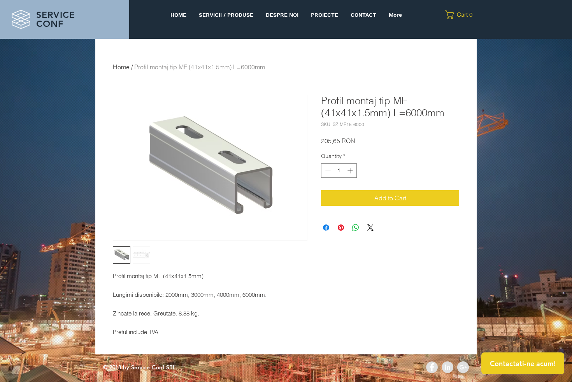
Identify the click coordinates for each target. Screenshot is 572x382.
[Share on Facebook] (326, 227)
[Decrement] (327, 170)
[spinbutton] (339, 170)
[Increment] (351, 170)
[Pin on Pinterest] (341, 227)
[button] (461, 15)
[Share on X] (370, 227)
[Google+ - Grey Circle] (463, 367)
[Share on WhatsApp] (355, 227)
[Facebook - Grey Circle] (432, 367)
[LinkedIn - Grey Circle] (447, 367)
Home (121, 67)
